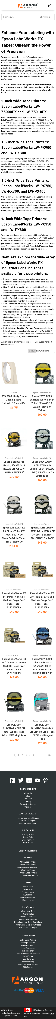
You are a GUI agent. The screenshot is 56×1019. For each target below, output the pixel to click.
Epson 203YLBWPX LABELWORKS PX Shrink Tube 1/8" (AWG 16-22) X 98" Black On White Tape (42, 468)
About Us (28, 793)
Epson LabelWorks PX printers (41, 68)
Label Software (28, 959)
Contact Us (28, 799)
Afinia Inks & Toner (28, 911)
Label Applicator (28, 945)
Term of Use (28, 843)
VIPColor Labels (28, 900)
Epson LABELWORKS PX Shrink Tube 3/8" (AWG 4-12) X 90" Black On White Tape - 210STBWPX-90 (14, 534)
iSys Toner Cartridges (28, 919)
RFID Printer (28, 967)
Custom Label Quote (28, 821)
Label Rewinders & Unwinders (28, 954)
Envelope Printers (28, 943)
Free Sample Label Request (28, 818)
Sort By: (32, 351)
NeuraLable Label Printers (28, 867)
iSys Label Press (28, 870)
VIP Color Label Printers (28, 876)
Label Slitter (28, 956)
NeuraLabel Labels (28, 898)
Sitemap (28, 807)
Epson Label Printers (28, 865)
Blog (28, 796)
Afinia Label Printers (28, 862)
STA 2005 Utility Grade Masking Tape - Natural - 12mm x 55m (14, 400)
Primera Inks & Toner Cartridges (28, 925)
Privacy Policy (28, 834)
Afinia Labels (28, 887)
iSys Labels (28, 895)
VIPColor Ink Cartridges (28, 928)
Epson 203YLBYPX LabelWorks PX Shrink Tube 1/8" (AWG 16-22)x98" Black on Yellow (42, 403)
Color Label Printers (28, 940)
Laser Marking (28, 962)
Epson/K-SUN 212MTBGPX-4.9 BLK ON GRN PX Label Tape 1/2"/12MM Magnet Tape (42, 731)
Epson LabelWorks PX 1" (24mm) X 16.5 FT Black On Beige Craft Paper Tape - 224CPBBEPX (14, 600)
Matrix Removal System (28, 964)
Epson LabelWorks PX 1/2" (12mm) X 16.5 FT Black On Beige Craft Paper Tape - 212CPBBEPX (14, 666)
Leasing (28, 801)
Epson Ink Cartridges (28, 917)
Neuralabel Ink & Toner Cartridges (28, 922)
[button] (28, 17)
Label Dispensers (28, 948)
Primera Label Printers (28, 873)
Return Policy (28, 837)
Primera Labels (28, 892)
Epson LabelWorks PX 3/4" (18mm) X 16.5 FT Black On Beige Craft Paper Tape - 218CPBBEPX (42, 600)
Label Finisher (28, 951)
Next (50, 755)
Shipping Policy (28, 840)
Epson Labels (28, 889)
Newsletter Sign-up (28, 804)
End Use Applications (28, 823)
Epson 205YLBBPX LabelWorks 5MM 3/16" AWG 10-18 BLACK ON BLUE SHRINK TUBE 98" (42, 666)
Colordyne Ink (28, 914)
